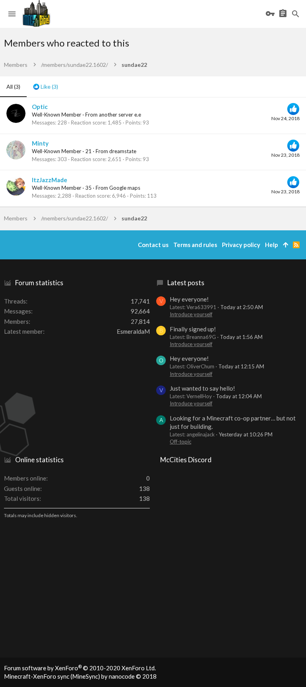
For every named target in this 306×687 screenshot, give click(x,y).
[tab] (46, 86)
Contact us (153, 244)
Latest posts (185, 282)
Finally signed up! (193, 329)
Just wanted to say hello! (202, 388)
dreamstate (122, 151)
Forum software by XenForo (80, 667)
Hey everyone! (189, 299)
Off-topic (180, 441)
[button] (12, 14)
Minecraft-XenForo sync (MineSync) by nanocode (80, 676)
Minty (40, 143)
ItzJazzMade (49, 179)
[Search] (295, 14)
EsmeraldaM (133, 331)
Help (271, 244)
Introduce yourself (191, 314)
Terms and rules (195, 244)
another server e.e (120, 114)
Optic (40, 106)
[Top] (285, 244)
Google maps (124, 188)
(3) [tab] (13, 86)
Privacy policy (241, 244)
